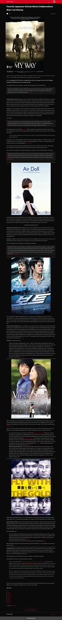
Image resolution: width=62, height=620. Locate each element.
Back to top (53, 614)
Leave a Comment (31, 609)
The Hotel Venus (10, 425)
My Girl (38, 443)
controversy (24, 129)
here (44, 540)
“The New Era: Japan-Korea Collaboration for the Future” (32, 561)
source (30, 92)
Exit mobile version (31, 618)
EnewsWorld (28, 143)
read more (10, 159)
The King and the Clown (38, 433)
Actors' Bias (13, 605)
